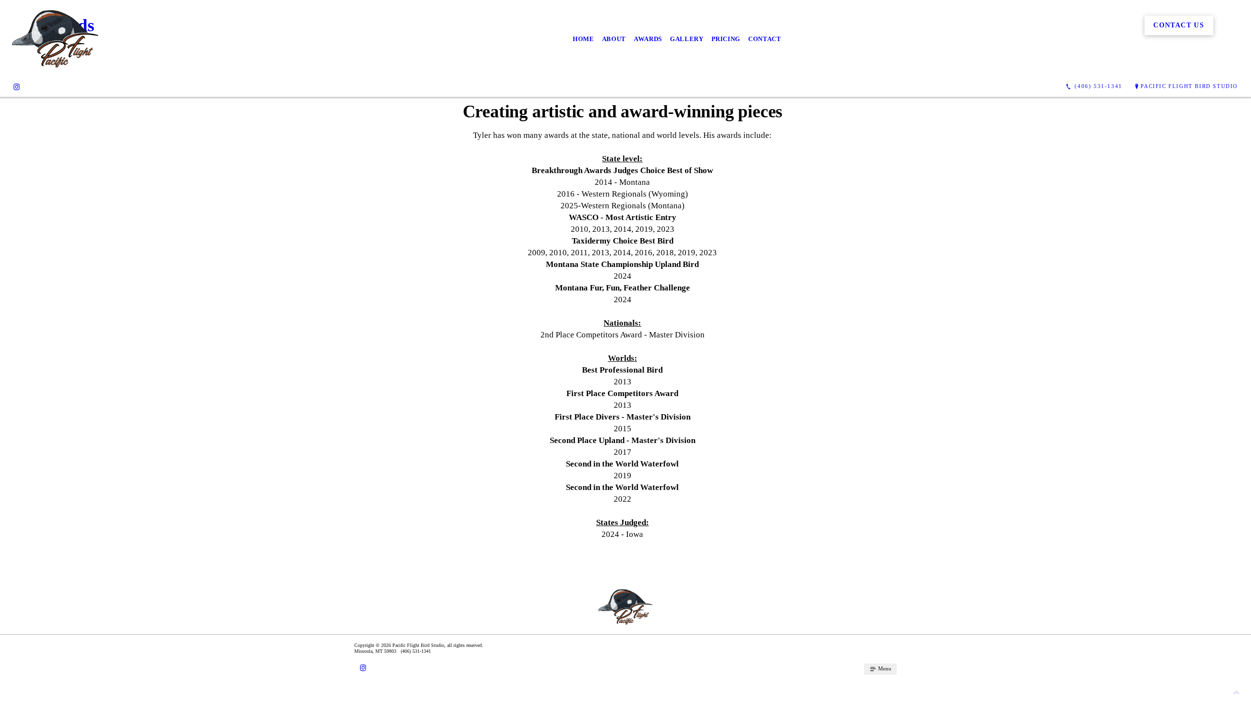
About (614, 39)
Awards (648, 39)
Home (583, 39)
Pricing (726, 39)
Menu (884, 668)
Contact (764, 39)
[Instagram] (16, 86)
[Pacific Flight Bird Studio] (55, 39)
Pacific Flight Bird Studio (1189, 86)
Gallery (687, 39)
